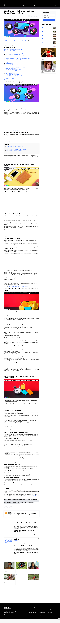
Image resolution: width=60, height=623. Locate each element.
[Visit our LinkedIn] (9, 615)
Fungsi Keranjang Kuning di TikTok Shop (11, 50)
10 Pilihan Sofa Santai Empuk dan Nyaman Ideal (48, 43)
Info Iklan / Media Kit (32, 610)
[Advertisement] (21, 122)
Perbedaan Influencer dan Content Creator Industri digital (17, 130)
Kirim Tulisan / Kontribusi (32, 612)
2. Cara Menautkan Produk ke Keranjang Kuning (13, 69)
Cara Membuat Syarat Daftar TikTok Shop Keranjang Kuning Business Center (17, 58)
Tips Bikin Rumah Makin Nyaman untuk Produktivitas (48, 28)
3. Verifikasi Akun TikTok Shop (10, 63)
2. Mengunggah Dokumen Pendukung (11, 62)
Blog (38, 5)
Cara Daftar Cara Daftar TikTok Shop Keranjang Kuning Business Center (15, 40)
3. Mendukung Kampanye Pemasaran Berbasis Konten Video (15, 55)
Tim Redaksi (50, 612)
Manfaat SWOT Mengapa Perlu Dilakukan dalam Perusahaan (16, 149)
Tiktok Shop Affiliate (8, 502)
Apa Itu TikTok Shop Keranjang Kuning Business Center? (13, 49)
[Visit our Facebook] (4, 615)
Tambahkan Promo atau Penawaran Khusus (13, 77)
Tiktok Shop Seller (31, 502)
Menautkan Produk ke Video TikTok (12, 70)
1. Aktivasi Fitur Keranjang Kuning (10, 68)
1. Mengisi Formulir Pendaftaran (10, 60)
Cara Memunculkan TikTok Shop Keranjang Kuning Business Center (15, 67)
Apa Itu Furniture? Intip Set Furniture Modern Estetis (47, 39)
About (42, 5)
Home (4, 7)
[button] (55, 5)
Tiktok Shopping (16, 503)
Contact (45, 5)
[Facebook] (31, 16)
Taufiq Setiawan (10, 512)
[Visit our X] (7, 615)
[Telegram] (38, 16)
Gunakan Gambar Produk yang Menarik (12, 74)
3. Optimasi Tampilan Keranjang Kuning (11, 73)
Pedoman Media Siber (42, 609)
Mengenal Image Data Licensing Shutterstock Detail (25, 545)
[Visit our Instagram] (5, 615)
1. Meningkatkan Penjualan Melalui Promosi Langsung (14, 53)
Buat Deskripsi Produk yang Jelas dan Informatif (14, 75)
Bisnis (29, 499)
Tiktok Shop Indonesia (15, 502)
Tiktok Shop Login (23, 502)
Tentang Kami (50, 609)
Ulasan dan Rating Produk (10, 78)
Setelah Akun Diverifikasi (9, 65)
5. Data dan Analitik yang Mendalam (11, 57)
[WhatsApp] (34, 16)
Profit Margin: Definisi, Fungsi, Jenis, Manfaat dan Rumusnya (16, 150)
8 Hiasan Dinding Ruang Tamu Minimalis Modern (48, 35)
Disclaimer (40, 615)
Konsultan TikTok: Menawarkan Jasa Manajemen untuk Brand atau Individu (20, 162)
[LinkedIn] (36, 16)
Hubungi (49, 610)
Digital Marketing (21, 5)
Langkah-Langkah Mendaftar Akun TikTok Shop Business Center (15, 59)
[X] (33, 16)
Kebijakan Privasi (41, 610)
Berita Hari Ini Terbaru (8, 499)
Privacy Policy (51, 5)
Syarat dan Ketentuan (42, 612)
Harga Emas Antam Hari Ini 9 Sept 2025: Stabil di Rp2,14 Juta (16, 147)
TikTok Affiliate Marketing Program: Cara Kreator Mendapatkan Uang (19, 286)
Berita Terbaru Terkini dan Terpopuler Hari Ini (19, 499)
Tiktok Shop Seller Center (8, 503)
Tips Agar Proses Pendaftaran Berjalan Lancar (12, 64)
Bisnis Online (27, 5)
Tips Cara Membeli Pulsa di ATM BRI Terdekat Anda (14, 146)
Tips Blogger (33, 5)
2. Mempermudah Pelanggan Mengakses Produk (13, 54)
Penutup (5, 79)
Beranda (15, 5)
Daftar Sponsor (31, 609)
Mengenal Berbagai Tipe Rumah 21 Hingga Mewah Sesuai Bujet (48, 31)
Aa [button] (28, 15)
